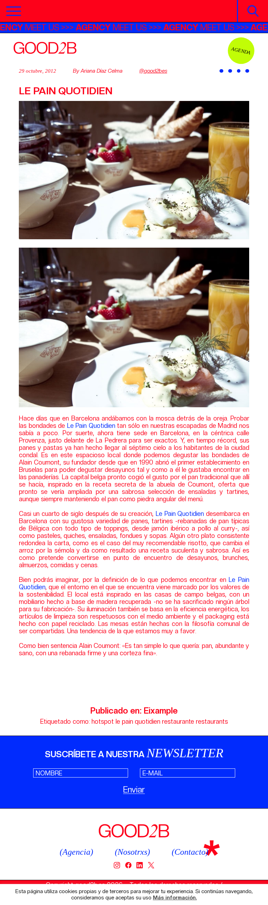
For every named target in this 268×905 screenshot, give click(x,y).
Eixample (161, 711)
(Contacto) (190, 851)
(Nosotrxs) (132, 851)
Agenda (241, 50)
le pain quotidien (138, 721)
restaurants (212, 721)
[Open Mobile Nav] (13, 11)
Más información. (175, 898)
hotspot (102, 721)
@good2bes (153, 71)
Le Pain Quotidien (91, 425)
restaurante (178, 721)
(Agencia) (76, 851)
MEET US (40, 27)
